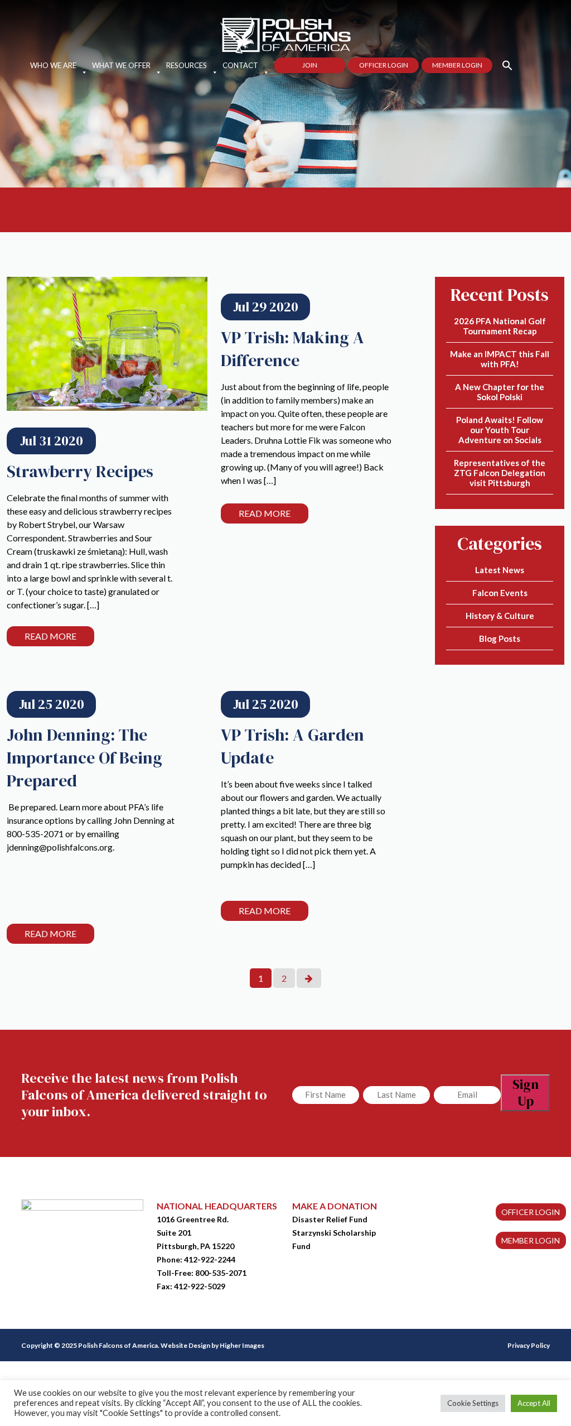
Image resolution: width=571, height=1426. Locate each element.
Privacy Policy (528, 1345)
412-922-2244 (209, 1259)
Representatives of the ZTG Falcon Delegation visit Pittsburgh (499, 473)
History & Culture (500, 616)
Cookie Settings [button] (473, 1403)
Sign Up (525, 1092)
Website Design (185, 1345)
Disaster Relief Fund (329, 1219)
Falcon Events (500, 593)
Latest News (499, 570)
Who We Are (53, 65)
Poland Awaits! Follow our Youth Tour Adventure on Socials (499, 430)
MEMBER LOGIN (530, 1240)
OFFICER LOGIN (530, 1212)
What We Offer (121, 65)
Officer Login (383, 65)
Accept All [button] (533, 1403)
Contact (240, 65)
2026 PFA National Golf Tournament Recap (500, 326)
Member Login (457, 65)
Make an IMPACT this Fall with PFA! (499, 359)
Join (309, 65)
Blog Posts (499, 638)
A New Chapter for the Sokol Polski (499, 392)
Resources (186, 65)
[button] (502, 64)
